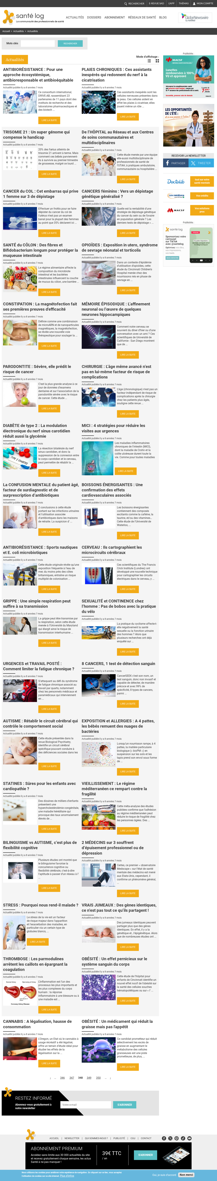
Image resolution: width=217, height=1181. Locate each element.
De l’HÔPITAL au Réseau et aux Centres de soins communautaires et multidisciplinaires (118, 137)
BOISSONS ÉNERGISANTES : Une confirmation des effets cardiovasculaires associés (112, 490)
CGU (133, 1138)
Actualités (75, 17)
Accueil (6, 31)
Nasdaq (185, 15)
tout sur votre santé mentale (202, 181)
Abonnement (114, 17)
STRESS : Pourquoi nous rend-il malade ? (40, 905)
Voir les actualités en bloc (157, 61)
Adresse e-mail (69, 1099)
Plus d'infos (67, 1175)
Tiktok (183, 1137)
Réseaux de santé (142, 17)
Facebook (164, 1137)
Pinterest (176, 1137)
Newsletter (72, 1138)
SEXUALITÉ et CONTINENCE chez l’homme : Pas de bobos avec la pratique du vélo (119, 606)
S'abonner (124, 1104)
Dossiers (94, 17)
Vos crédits (202, 195)
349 (89, 1077)
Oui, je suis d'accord (164, 1175)
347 (72, 1077)
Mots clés (12, 43)
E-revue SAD (156, 3)
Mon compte (205, 3)
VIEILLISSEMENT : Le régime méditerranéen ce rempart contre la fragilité (114, 788)
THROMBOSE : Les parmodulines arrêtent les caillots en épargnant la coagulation (35, 964)
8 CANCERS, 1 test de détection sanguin (118, 663)
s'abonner (145, 1155)
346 (62, 1077)
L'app (171, 3)
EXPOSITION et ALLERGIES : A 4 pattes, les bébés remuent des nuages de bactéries (118, 726)
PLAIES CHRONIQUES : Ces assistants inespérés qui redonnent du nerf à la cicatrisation (117, 74)
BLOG (163, 17)
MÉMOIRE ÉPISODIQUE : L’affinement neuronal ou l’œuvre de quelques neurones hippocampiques (116, 309)
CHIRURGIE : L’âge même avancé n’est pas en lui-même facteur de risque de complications (116, 371)
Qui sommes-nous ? (96, 1138)
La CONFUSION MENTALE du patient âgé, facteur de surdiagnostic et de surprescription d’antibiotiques (41, 490)
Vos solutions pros (202, 210)
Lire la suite (49, 120)
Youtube (189, 1137)
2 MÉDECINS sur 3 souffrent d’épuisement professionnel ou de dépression (113, 847)
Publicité (119, 1138)
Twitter (170, 1137)
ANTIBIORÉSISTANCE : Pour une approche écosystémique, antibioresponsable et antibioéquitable (38, 74)
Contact (146, 1138)
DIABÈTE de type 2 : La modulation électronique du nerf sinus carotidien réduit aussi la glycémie (36, 430)
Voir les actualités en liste (149, 61)
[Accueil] (9, 17)
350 (98, 1077)
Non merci (186, 1174)
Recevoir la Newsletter (189, 155)
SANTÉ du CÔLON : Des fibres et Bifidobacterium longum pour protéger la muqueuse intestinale (40, 250)
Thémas (184, 3)
